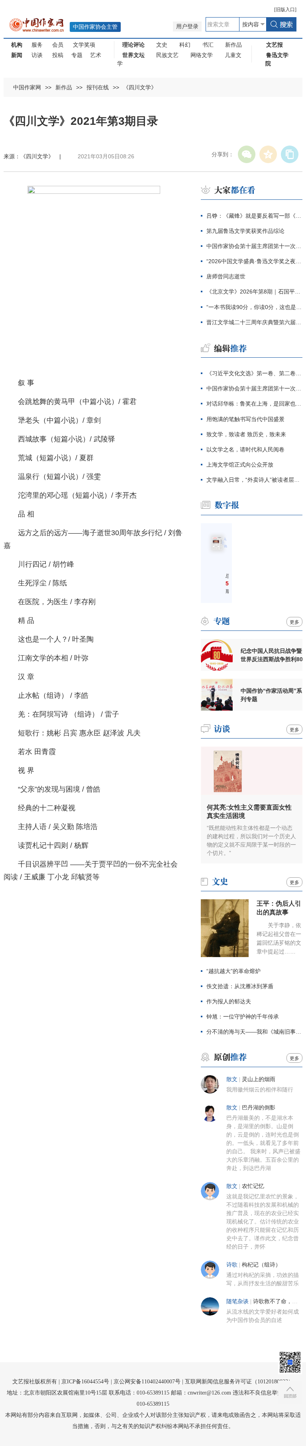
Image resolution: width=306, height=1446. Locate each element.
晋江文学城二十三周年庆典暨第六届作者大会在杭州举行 (254, 322)
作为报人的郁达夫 (228, 1001)
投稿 (57, 55)
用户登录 (187, 27)
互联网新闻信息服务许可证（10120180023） (239, 1382)
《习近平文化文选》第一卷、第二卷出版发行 (254, 373)
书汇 (208, 44)
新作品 (233, 44)
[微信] (246, 154)
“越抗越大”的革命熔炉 (233, 971)
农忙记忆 (253, 1186)
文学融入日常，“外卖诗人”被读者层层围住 (254, 480)
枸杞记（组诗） (261, 1265)
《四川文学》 (140, 87)
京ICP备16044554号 (85, 1382)
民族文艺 (167, 55)
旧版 (285, 9)
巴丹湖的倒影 (258, 1108)
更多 (294, 622)
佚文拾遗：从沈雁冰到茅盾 (239, 986)
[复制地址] (289, 154)
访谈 (37, 55)
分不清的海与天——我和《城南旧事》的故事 (254, 1031)
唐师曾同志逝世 (225, 276)
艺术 (95, 55)
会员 (57, 44)
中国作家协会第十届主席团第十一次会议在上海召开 (254, 246)
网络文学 (201, 55)
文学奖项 (84, 44)
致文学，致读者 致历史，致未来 (246, 434)
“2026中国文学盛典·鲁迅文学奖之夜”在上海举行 (254, 261)
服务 (37, 44)
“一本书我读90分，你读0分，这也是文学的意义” (254, 307)
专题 (76, 55)
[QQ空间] (268, 154)
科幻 (184, 44)
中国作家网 (27, 87)
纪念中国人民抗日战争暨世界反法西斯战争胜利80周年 (272, 655)
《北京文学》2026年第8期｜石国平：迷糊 (254, 291)
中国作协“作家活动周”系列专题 (271, 695)
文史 (161, 44)
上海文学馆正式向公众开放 (239, 464)
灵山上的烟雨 (258, 1079)
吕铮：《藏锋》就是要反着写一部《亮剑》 (254, 216)
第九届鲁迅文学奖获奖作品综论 (245, 231)
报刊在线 (97, 87)
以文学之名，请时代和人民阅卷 (245, 449)
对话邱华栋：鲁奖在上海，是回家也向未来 (254, 403)
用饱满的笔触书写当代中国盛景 (245, 419)
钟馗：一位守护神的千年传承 (242, 1016)
